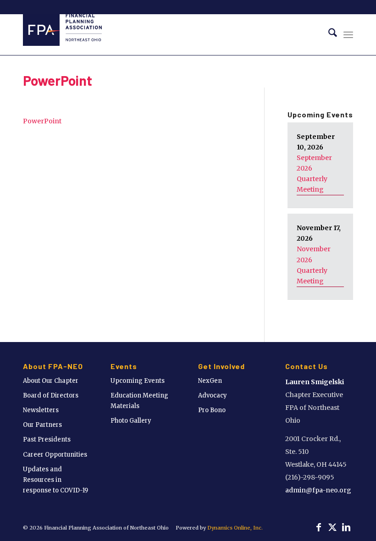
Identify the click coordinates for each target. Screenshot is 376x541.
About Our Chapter (50, 381)
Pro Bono (212, 410)
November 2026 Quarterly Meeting (314, 265)
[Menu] (348, 34)
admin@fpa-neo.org (318, 490)
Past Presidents (47, 439)
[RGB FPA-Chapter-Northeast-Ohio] (62, 34)
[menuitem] (328, 34)
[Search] (328, 34)
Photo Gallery (131, 421)
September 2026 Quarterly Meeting (314, 173)
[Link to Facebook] (319, 527)
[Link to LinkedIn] (346, 527)
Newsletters (41, 410)
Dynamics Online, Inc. (235, 527)
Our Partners (42, 425)
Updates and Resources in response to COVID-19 (55, 479)
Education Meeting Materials (139, 401)
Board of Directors (50, 395)
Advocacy (212, 395)
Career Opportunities (55, 454)
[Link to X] (332, 527)
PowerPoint (57, 80)
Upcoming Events (138, 381)
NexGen (210, 381)
